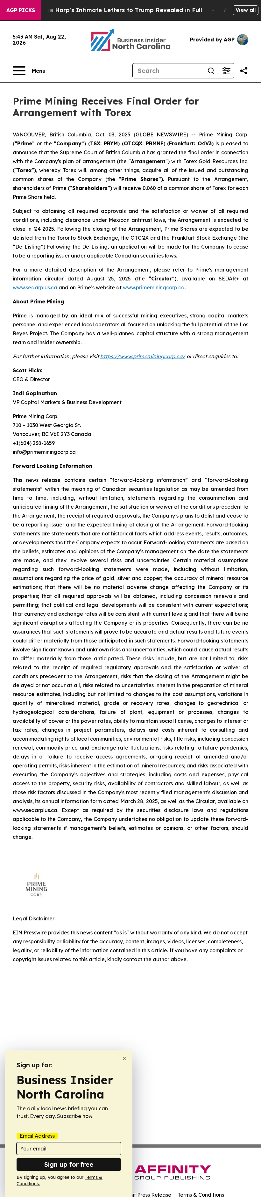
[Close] (124, 1059)
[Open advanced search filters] (226, 70)
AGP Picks (20, 10)
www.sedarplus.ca (35, 287)
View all (246, 10)
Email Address (37, 1136)
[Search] (211, 70)
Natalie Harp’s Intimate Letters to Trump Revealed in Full (117, 10)
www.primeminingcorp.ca (154, 287)
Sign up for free (68, 1164)
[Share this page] (243, 70)
